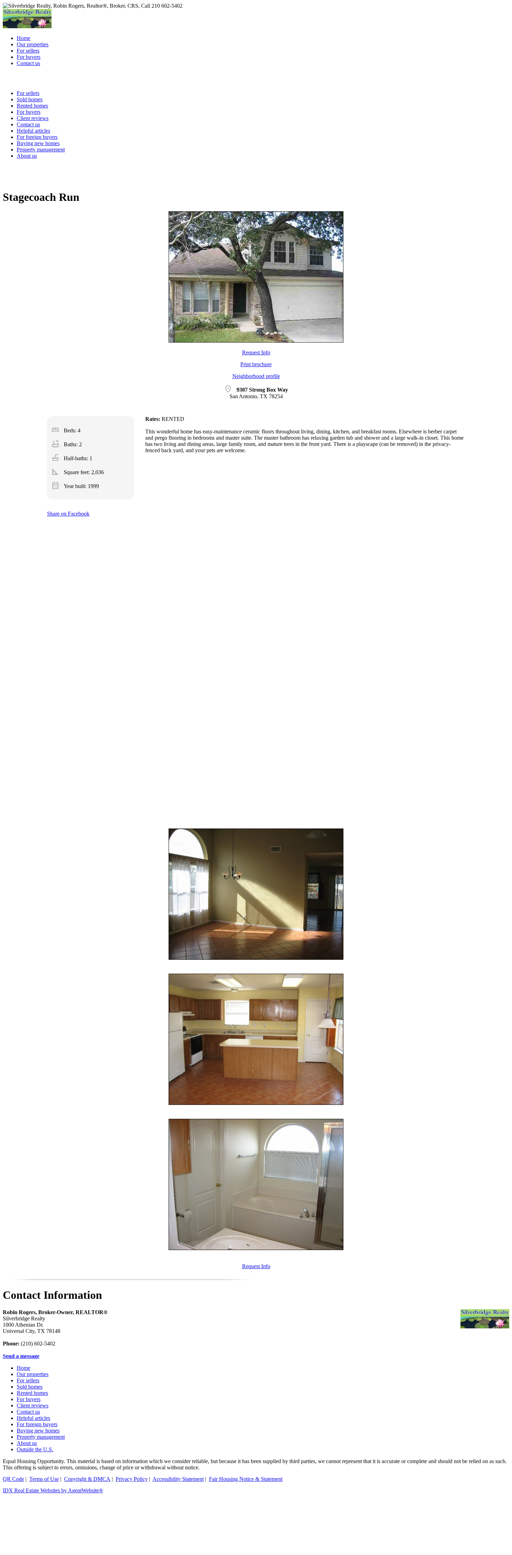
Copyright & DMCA (87, 1479)
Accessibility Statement (178, 1479)
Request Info (256, 352)
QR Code (13, 1479)
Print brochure (256, 364)
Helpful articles (33, 1418)
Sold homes (29, 1387)
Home (23, 1368)
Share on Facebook (68, 514)
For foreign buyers (37, 137)
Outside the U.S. (35, 1449)
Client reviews (32, 1405)
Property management (41, 149)
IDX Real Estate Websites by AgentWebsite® (53, 1490)
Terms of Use (44, 1479)
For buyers (28, 1399)
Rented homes (32, 1393)
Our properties (32, 1374)
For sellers (28, 1380)
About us (27, 156)
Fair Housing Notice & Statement (245, 1479)
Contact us (28, 1412)
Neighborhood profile (256, 376)
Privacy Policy (132, 1479)
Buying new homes (38, 143)
